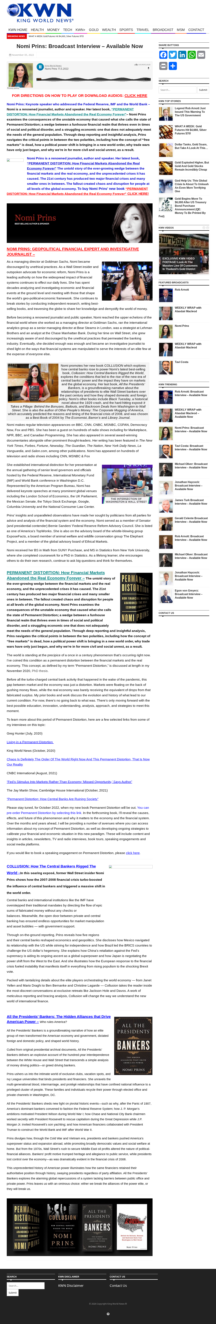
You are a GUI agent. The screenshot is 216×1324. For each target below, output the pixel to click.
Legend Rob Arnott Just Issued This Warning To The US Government (190, 112)
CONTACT (196, 30)
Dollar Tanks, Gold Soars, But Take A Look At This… (76, 36)
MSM (181, 30)
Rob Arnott (182, 289)
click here (133, 853)
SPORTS (126, 30)
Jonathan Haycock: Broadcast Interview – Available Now (188, 486)
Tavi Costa (181, 362)
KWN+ (80, 30)
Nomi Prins (182, 325)
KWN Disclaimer (71, 1285)
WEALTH (109, 30)
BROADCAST (163, 30)
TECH (67, 30)
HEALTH (37, 30)
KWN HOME (17, 30)
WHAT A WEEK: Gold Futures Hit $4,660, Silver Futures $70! (191, 130)
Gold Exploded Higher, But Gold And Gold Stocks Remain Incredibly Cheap (192, 166)
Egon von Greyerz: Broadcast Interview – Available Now (188, 594)
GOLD (94, 30)
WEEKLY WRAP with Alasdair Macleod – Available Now (188, 413)
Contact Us (118, 1285)
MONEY (53, 30)
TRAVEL (143, 30)
